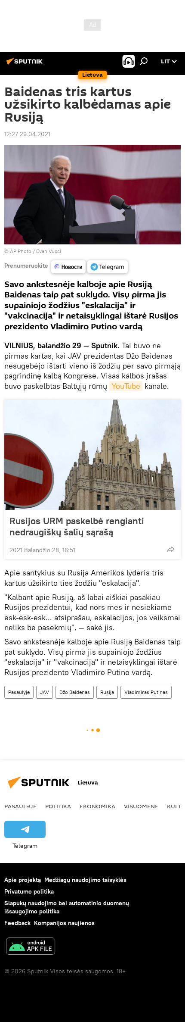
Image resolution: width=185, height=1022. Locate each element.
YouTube (125, 386)
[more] (170, 549)
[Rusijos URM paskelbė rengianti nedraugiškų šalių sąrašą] (92, 455)
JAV (44, 692)
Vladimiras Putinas (146, 692)
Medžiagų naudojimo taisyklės (85, 880)
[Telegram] (107, 266)
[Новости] (68, 266)
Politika (58, 806)
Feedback (17, 923)
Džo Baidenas (74, 692)
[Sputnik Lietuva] (25, 65)
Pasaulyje (19, 692)
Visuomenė (141, 806)
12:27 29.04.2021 (27, 134)
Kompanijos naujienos (64, 923)
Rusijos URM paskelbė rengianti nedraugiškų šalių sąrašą (76, 526)
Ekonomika (97, 806)
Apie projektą (22, 880)
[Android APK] (30, 947)
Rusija (107, 692)
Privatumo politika (29, 891)
